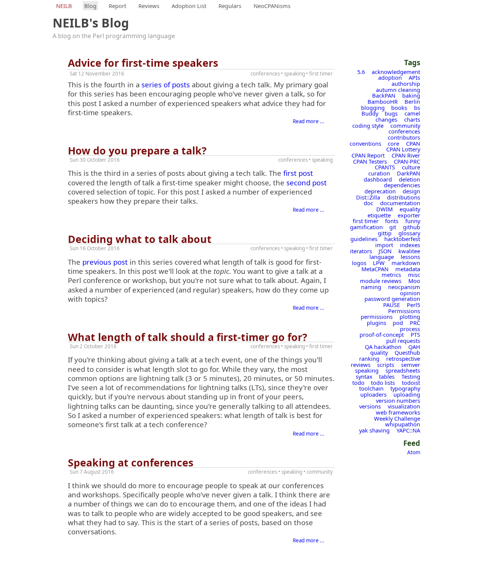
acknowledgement (396, 72)
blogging (373, 107)
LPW (379, 263)
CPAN (413, 143)
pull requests (403, 340)
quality (379, 352)
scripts (385, 364)
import (384, 245)
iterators (361, 251)
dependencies (402, 185)
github (411, 227)
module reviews (380, 281)
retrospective (403, 358)
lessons (410, 256)
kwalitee (409, 251)
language (381, 256)
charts (412, 119)
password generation (392, 298)
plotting (410, 316)
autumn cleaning (398, 89)
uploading (406, 394)
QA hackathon (383, 347)
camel (412, 113)
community (405, 125)
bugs (391, 113)
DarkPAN (408, 173)
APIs (414, 77)
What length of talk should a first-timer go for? (187, 337)
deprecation (380, 191)
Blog (90, 6)
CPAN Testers (370, 161)
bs (417, 107)
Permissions (404, 311)
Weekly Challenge (397, 418)
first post (298, 173)
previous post (105, 262)
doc (368, 203)
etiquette (379, 215)
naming (371, 287)
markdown (406, 263)
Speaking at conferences (130, 462)
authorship (406, 83)
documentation (400, 203)
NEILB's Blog (91, 22)
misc (414, 274)
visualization (404, 406)
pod (398, 322)
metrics (391, 274)
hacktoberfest (402, 239)
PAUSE (391, 305)
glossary (409, 233)
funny (412, 221)
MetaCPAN (374, 269)
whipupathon (402, 424)
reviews (361, 364)
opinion (410, 293)
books (399, 107)
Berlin (412, 101)
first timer (366, 221)
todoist (411, 382)
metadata (407, 269)
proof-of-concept (382, 334)
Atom (413, 452)
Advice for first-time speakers (143, 63)
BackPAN (383, 95)
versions (370, 406)
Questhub (407, 352)
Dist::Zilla (368, 197)
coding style (368, 125)
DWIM (384, 209)
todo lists (383, 382)
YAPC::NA (408, 430)
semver (410, 364)
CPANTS (385, 167)
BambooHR (383, 101)
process (410, 329)
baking (411, 95)
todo (358, 382)
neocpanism (404, 287)
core (393, 143)
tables (387, 376)
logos (359, 263)
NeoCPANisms (272, 6)
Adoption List (189, 6)
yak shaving (374, 430)
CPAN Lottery (403, 149)
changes (386, 119)
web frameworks (398, 412)
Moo (414, 281)
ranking (369, 358)
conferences (404, 131)
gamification (366, 227)
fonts (391, 221)
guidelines (363, 239)
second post (306, 182)
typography (405, 388)
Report (117, 6)
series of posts (165, 84)
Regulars (229, 6)
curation (379, 173)
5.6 (361, 72)
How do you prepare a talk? (137, 151)
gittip (385, 233)
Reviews (148, 6)
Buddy (369, 113)
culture (411, 167)
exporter (409, 215)
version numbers (398, 400)
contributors (404, 137)
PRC (415, 322)
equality (410, 209)
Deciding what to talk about (140, 239)
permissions (377, 316)
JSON (385, 251)
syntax (364, 376)
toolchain (371, 388)
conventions (365, 143)
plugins (376, 322)
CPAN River (406, 155)
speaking (367, 370)
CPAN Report (368, 155)
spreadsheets (402, 370)
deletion (409, 179)
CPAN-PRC (407, 161)
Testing (410, 376)
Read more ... (308, 121)
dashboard (378, 179)
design (411, 191)
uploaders (373, 394)
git (392, 227)
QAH (414, 347)
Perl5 (413, 305)
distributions (403, 197)
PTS (415, 334)
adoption (390, 77)
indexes (410, 245)
